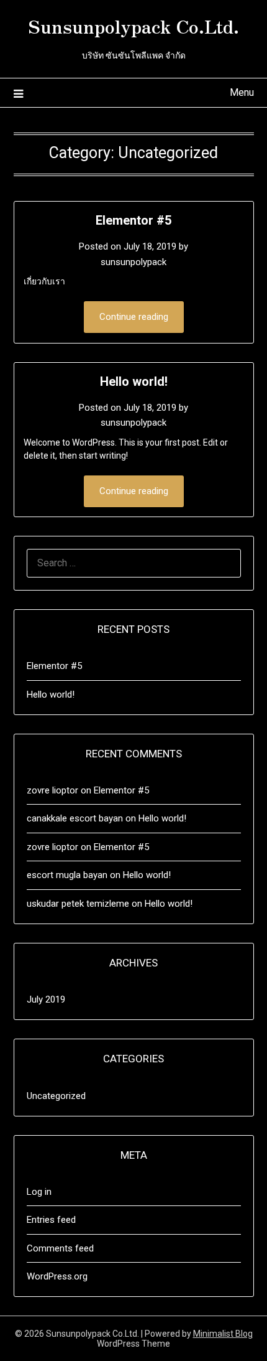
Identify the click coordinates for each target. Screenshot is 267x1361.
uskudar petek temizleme (78, 903)
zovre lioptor (52, 790)
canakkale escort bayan (75, 818)
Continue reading (133, 316)
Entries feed (51, 1219)
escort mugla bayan (67, 875)
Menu (242, 92)
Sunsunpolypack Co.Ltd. (134, 25)
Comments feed (60, 1248)
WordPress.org (57, 1276)
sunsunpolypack (133, 262)
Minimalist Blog (223, 1334)
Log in (39, 1191)
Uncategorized (56, 1095)
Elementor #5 (133, 220)
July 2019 (46, 999)
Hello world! (134, 381)
